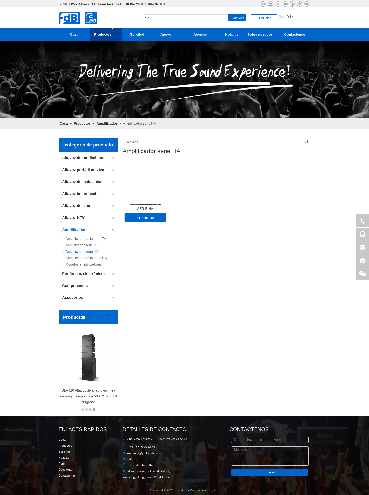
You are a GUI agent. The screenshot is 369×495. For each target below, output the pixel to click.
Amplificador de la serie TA (86, 250)
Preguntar (264, 17)
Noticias (64, 469)
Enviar (270, 483)
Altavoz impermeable (81, 205)
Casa (62, 451)
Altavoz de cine (76, 217)
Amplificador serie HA (82, 263)
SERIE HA (145, 221)
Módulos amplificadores (84, 276)
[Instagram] (292, 4)
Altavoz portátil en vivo (83, 181)
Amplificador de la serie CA (86, 269)
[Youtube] (285, 4)
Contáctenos (67, 487)
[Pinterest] (299, 4)
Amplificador (74, 241)
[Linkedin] (270, 4)
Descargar (66, 481)
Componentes (75, 297)
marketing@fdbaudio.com (147, 3)
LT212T (88, 401)
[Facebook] (263, 4)
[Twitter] (277, 4)
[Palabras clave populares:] (306, 153)
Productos (65, 457)
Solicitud (64, 463)
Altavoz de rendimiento (83, 169)
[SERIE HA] (145, 195)
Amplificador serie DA (82, 256)
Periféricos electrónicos (84, 285)
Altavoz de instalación (82, 193)
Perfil (62, 475)
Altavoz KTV (73, 229)
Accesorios (72, 309)
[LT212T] (88, 368)
